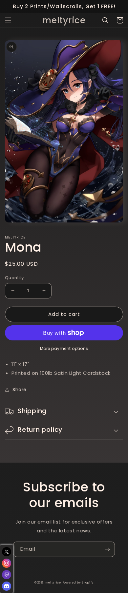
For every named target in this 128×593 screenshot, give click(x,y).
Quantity (14, 278)
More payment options (64, 348)
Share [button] (19, 389)
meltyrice (53, 582)
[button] (8, 20)
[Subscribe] (107, 549)
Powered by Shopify (78, 582)
